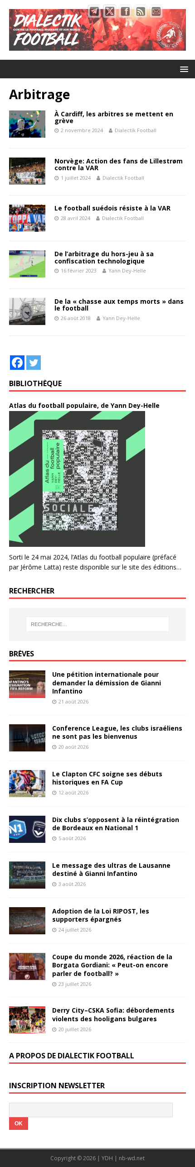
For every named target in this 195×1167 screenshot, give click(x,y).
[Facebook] (17, 362)
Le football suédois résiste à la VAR (112, 208)
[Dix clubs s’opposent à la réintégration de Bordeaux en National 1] (27, 837)
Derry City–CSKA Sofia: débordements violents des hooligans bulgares (113, 1014)
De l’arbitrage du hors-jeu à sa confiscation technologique (104, 257)
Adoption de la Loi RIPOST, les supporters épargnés (100, 915)
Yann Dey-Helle (127, 270)
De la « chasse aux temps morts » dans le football (119, 304)
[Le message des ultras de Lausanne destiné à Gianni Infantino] (27, 883)
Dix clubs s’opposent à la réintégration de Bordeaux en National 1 (115, 823)
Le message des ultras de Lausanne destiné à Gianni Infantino (111, 869)
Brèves (21, 654)
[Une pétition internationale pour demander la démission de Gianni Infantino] (27, 692)
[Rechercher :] (97, 624)
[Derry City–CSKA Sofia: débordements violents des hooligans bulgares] (27, 1028)
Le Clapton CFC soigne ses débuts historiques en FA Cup (107, 778)
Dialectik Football (135, 130)
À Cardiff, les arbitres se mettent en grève (113, 117)
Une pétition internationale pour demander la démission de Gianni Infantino (106, 682)
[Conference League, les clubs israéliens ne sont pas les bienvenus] (27, 745)
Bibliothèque (35, 383)
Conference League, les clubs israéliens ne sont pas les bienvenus (117, 732)
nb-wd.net (132, 1158)
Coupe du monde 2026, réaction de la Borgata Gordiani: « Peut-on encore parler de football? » (112, 964)
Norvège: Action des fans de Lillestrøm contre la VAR (118, 164)
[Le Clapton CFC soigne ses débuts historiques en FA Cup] (27, 791)
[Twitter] (33, 362)
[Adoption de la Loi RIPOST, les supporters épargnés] (27, 929)
